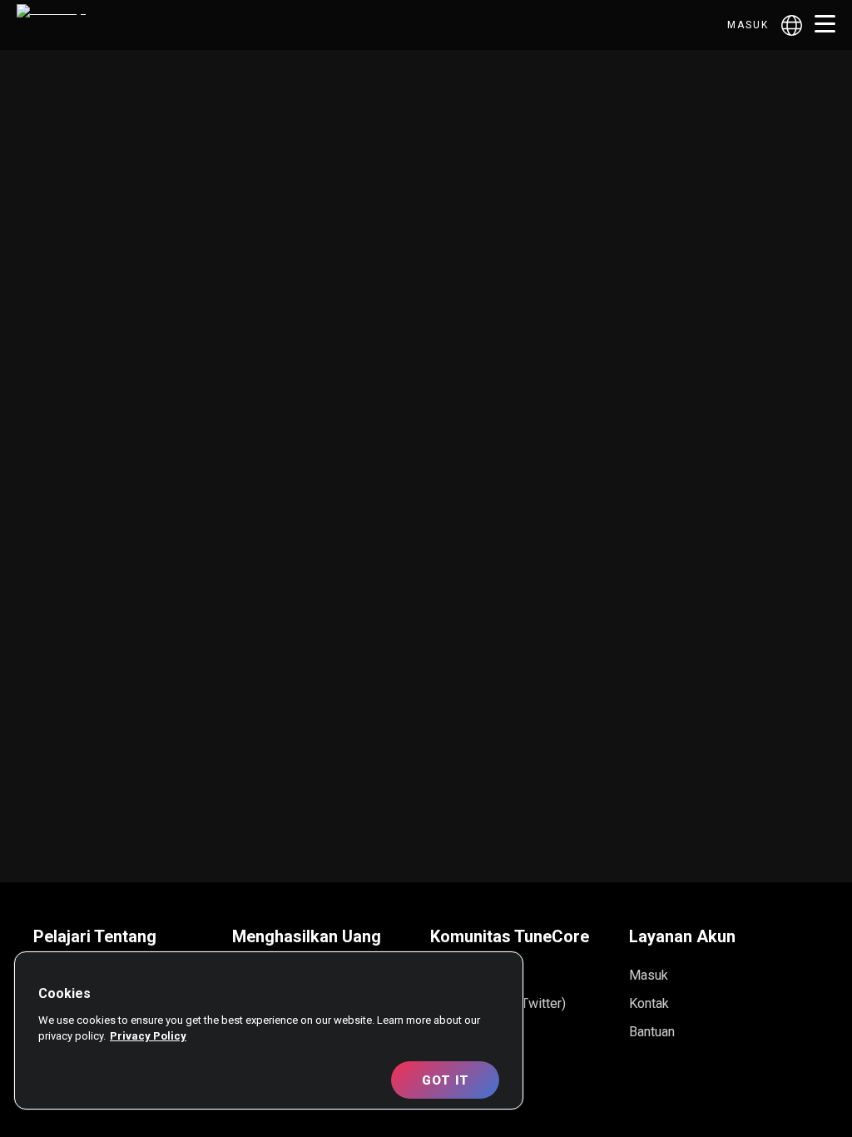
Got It (445, 1080)
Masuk (748, 25)
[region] (268, 1030)
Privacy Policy (148, 1036)
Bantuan (652, 1032)
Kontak (649, 1003)
